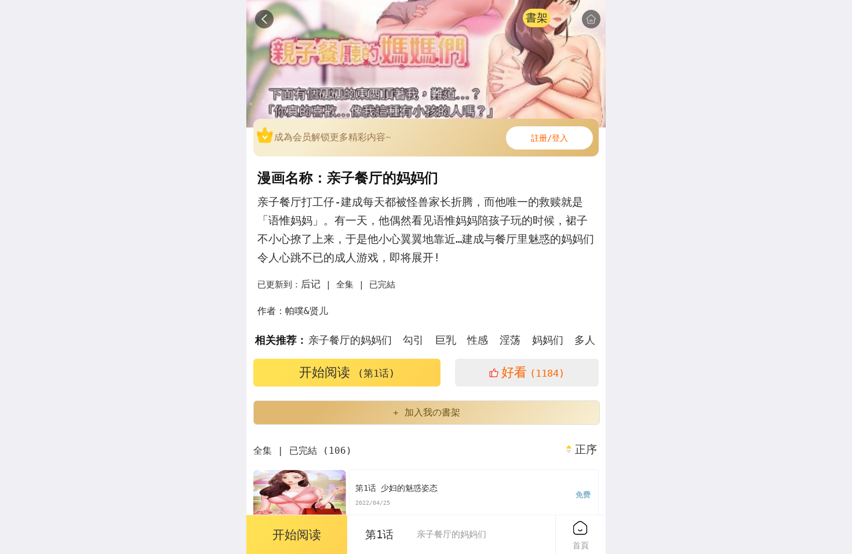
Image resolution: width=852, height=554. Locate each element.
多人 (584, 340)
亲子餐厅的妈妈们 (350, 340)
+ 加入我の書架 (426, 412)
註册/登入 (549, 138)
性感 (477, 340)
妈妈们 (547, 340)
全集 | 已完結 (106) (302, 450)
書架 (537, 18)
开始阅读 (347, 372)
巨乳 (445, 340)
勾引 (413, 340)
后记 (311, 284)
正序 (586, 449)
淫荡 (510, 340)
